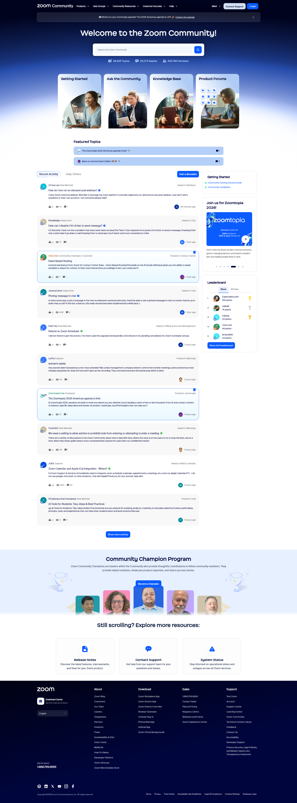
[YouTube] (59, 786)
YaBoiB (225, 306)
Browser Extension (147, 711)
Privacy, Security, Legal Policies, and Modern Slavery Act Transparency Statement (241, 751)
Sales (185, 689)
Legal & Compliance (213, 794)
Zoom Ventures (101, 762)
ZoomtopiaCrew (56, 393)
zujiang (225, 315)
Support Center (234, 706)
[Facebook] (73, 786)
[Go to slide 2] (220, 266)
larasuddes (227, 334)
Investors (98, 727)
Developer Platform (103, 757)
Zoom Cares (100, 742)
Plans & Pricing (189, 706)
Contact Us (232, 732)
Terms (148, 794)
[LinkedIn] (46, 786)
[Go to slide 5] (231, 266)
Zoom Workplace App (148, 696)
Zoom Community (235, 716)
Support (231, 689)
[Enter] (198, 49)
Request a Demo (190, 711)
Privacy (157, 794)
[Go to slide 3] (224, 266)
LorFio (51, 358)
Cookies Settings (232, 794)
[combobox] (143, 49)
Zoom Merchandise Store (106, 767)
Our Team (99, 706)
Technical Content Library (239, 722)
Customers (99, 701)
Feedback (231, 727)
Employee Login (250, 794)
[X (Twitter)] (53, 786)
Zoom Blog (99, 696)
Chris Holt (53, 256)
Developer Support (235, 742)
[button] (188, 174)
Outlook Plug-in (145, 716)
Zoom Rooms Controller (150, 706)
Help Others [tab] (73, 174)
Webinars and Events (192, 716)
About (98, 689)
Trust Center (169, 794)
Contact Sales (189, 701)
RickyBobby (54, 220)
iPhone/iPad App (146, 722)
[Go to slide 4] (228, 266)
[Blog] (39, 786)
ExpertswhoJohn (230, 296)
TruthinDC (53, 428)
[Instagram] (66, 786)
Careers (98, 711)
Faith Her (53, 326)
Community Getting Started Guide (225, 182)
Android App (144, 727)
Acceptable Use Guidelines (189, 794)
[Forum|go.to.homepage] (55, 6)
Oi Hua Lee (53, 185)
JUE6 (51, 463)
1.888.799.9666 (46, 767)
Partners (98, 722)
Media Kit (98, 747)
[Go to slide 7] (242, 266)
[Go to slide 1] (216, 266)
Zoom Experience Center (194, 722)
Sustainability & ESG (104, 737)
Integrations (100, 716)
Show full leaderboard (221, 345)
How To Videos (101, 752)
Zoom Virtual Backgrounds (151, 732)
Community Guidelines (219, 187)
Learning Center (234, 711)
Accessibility (232, 737)
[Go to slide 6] (237, 266)
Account (230, 701)
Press (97, 732)
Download (144, 689)
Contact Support (234, 6)
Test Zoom (231, 696)
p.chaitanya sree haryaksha (62, 499)
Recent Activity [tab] (48, 174)
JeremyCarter (55, 291)
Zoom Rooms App (147, 701)
